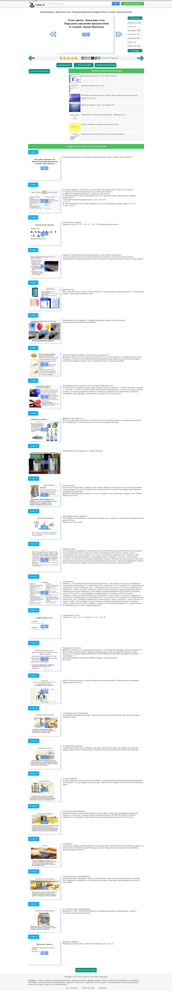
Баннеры (102, 988)
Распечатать (135, 18)
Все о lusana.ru (72, 988)
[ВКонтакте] (82, 58)
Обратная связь (88, 988)
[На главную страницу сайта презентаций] (38, 4)
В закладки (134, 51)
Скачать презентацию (39, 71)
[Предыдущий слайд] (53, 34)
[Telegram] (89, 58)
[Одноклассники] (86, 58)
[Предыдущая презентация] (32, 58)
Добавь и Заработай (132, 4)
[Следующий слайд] (119, 34)
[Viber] (95, 58)
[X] (92, 58)
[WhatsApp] (99, 58)
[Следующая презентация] (140, 58)
